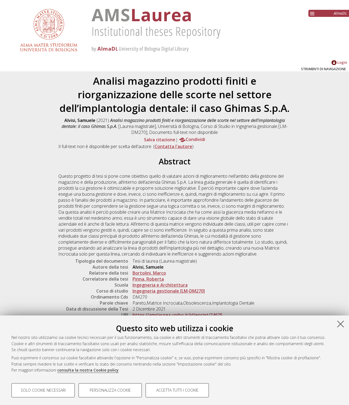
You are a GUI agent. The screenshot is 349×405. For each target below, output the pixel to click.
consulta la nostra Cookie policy (88, 370)
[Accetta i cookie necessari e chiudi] (340, 324)
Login (341, 62)
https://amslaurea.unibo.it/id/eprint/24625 (177, 315)
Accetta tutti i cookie (177, 390)
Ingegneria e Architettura (160, 285)
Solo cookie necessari (43, 390)
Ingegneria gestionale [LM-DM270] (169, 291)
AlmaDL (340, 13)
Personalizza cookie (110, 390)
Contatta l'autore (173, 146)
